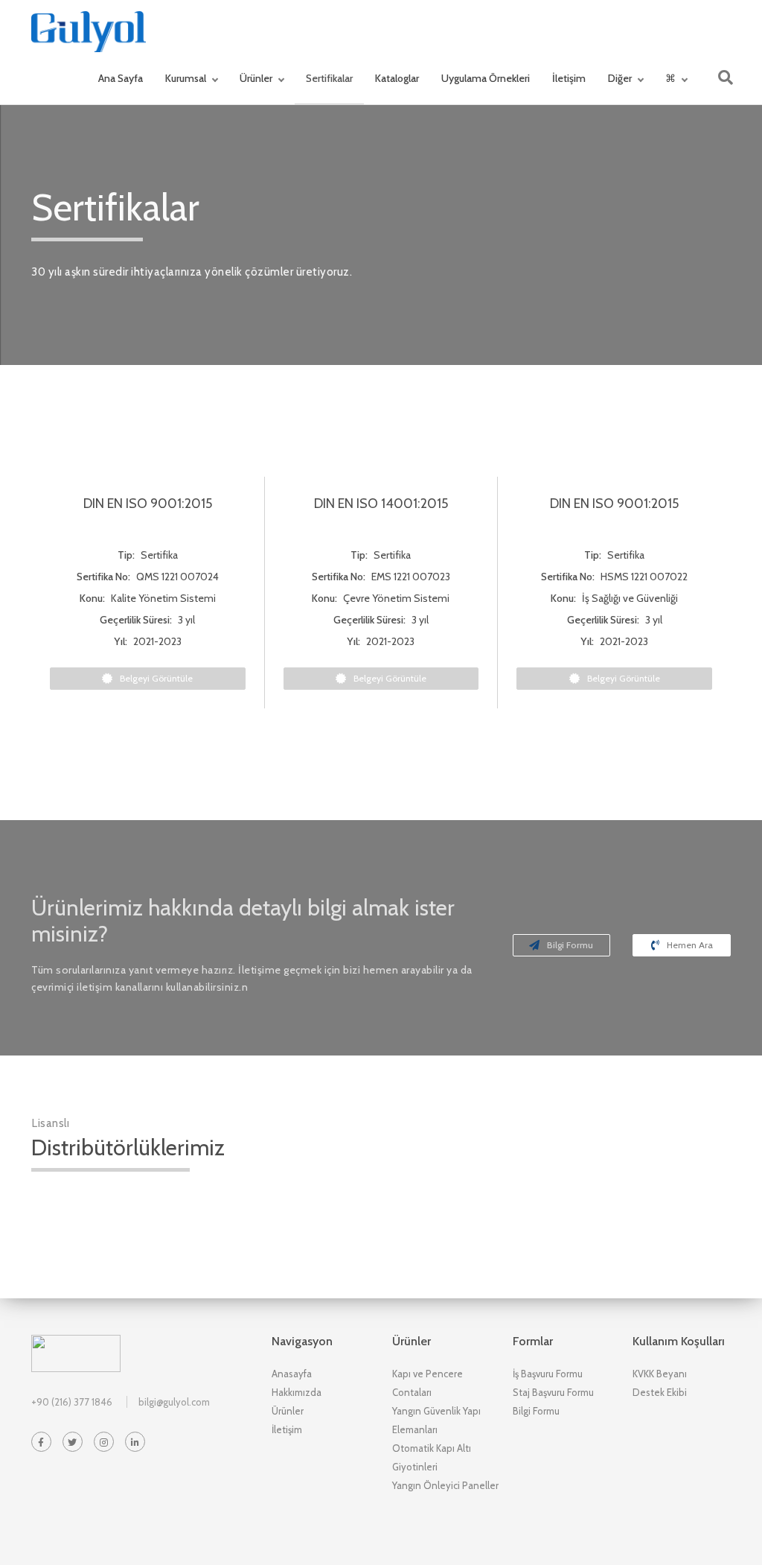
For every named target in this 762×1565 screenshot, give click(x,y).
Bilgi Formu (570, 944)
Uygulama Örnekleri (485, 78)
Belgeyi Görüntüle (156, 678)
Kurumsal (185, 78)
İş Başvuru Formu (548, 1374)
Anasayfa (292, 1374)
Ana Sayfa (120, 78)
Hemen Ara (690, 944)
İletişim (569, 78)
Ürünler (256, 78)
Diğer (620, 78)
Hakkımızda (296, 1392)
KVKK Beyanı (660, 1374)
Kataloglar (397, 78)
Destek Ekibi (660, 1392)
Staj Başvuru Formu (553, 1392)
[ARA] (725, 78)
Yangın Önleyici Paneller (445, 1485)
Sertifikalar (329, 78)
